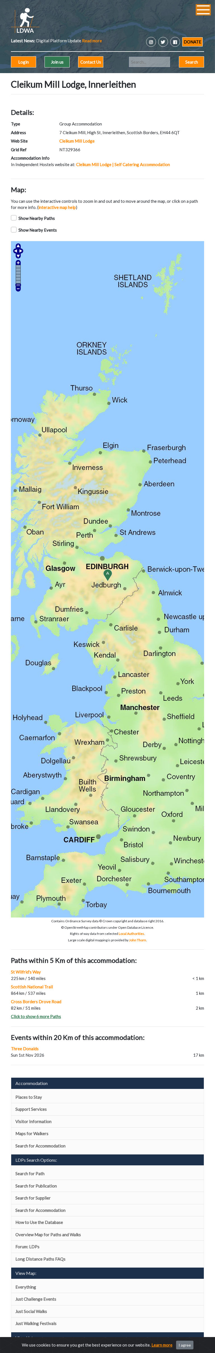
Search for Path (30, 1173)
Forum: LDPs (27, 1246)
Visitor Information (33, 1121)
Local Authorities (131, 934)
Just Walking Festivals (36, 1323)
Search (191, 61)
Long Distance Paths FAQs (40, 1258)
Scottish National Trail (32, 986)
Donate (192, 41)
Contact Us (90, 61)
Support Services (31, 1109)
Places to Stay (28, 1097)
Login (23, 61)
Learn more (161, 1344)
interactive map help (57, 207)
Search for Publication (36, 1185)
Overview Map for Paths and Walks (48, 1234)
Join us (57, 61)
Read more (36, 40)
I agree (185, 1345)
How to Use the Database (39, 1222)
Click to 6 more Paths (36, 1016)
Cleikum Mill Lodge (77, 140)
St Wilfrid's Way (26, 971)
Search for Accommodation (40, 1145)
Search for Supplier (33, 1197)
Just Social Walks (31, 1311)
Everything (25, 1286)
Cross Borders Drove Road (36, 1001)
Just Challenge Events (35, 1298)
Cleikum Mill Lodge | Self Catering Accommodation (123, 164)
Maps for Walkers (31, 1133)
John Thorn (137, 940)
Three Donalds (25, 1048)
